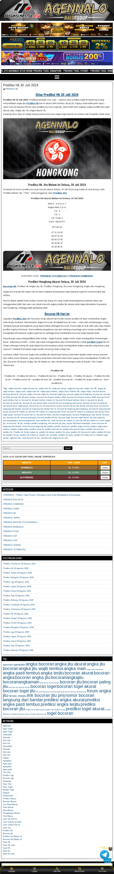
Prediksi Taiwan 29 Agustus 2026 (17, 618)
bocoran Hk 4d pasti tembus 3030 (81, 397)
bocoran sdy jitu (24, 687)
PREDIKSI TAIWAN (12, 545)
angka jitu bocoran (75, 388)
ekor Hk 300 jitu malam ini (87, 420)
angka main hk (33, 391)
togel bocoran (15, 438)
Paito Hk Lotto (9, 845)
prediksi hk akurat (46, 432)
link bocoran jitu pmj (56, 423)
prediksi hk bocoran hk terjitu (83, 432)
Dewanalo (7, 781)
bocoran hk (97, 394)
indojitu (22, 695)
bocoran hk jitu (35, 406)
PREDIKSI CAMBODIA (13, 504)
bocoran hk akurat (95, 400)
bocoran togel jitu (97, 417)
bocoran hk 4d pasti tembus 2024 (51, 397)
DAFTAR (56, 871)
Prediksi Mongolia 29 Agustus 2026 (18, 627)
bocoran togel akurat (80, 417)
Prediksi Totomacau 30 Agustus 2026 (19, 564)
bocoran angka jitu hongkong (79, 394)
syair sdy (7, 828)
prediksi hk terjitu (65, 435)
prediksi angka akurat (80, 426)
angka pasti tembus (49, 391)
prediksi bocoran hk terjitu (74, 429)
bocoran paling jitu (28, 417)
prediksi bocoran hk (53, 429)
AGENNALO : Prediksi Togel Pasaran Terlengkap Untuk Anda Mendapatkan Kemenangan (41, 495)
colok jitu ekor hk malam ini (63, 420)
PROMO (11, 871)
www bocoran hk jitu (31, 438)
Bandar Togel (8, 790)
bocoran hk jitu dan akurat (74, 406)
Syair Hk (6, 848)
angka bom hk (45, 388)
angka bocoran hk (30, 388)
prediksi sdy (49, 710)
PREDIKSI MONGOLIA (13, 527)
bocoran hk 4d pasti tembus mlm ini (71, 400)
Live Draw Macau (10, 804)
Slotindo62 (7, 735)
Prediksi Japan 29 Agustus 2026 (17, 636)
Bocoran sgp (8, 778)
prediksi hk (7, 432)
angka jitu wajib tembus (41, 668)
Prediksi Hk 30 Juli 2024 (20, 85)
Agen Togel (7, 729)
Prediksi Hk (8, 830)
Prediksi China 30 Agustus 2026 (17, 591)
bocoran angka (26, 394)
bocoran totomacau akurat (59, 692)
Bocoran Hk (8, 833)
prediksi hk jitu (12, 435)
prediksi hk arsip (63, 432)
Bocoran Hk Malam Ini (12, 839)
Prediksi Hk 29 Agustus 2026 (15, 614)
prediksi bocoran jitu (94, 429)
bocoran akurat (98, 391)
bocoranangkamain (27, 420)
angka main (21, 391)
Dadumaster (8, 796)
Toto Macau (8, 816)
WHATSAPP (80, 871)
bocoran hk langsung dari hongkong (72, 409)
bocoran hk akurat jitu (12, 403)
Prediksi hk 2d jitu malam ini (26, 432)
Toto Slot (7, 772)
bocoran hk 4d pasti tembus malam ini (38, 400)
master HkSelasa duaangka (78, 423)
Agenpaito (7, 761)
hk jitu (20, 423)
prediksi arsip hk (37, 429)
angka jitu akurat (59, 388)
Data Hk (6, 851)
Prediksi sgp (8, 775)
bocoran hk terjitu (44, 415)
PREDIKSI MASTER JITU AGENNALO (20, 522)
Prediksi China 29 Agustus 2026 (17, 641)
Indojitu (6, 758)
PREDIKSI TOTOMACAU (14, 549)
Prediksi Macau (9, 798)
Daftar (105, 467)
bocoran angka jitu (58, 394)
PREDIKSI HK (11, 89)
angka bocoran (14, 388)
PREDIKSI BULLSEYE (13, 499)
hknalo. (13, 695)
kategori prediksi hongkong (35, 423)
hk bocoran (11, 423)
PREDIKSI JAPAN (11, 518)
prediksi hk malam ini (29, 435)
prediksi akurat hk (61, 426)
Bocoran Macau (9, 801)
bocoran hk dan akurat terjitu (35, 403)
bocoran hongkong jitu (62, 415)
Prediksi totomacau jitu (38, 714)
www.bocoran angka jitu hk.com (54, 438)
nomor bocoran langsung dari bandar (37, 426)
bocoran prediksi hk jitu (47, 417)
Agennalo (7, 726)
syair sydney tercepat (12, 822)
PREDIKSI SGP (10, 540)
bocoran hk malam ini (18, 412)
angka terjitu (86, 391)
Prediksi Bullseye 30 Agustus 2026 (18, 600)
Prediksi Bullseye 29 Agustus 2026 (18, 650)
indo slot (6, 743)
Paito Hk (6, 842)
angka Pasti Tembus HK (69, 391)
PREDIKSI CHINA (11, 509)
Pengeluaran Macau (11, 813)
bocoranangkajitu (10, 420)
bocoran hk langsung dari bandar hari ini (39, 409)
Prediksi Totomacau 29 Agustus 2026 (19, 609)
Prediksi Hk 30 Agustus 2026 (15, 568)
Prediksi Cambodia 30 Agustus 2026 (19, 605)
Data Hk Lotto (9, 854)
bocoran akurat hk (11, 394)
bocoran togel (64, 417)
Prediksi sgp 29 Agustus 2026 (16, 632)
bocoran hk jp (92, 406)
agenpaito (19, 664)
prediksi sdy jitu (59, 710)
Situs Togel (7, 787)
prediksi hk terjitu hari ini (84, 435)
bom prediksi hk (43, 420)
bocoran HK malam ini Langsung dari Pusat (47, 412)
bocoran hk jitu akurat (52, 406)
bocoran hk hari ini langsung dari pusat (65, 403)
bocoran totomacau (43, 692)
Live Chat (102, 871)
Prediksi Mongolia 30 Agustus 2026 (18, 577)
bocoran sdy (13, 687)
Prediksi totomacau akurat (20, 714)
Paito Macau (8, 807)
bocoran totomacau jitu (78, 692)
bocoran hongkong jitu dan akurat (87, 415)
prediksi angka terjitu (19, 429)
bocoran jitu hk (13, 417)
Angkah (6, 793)
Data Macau (8, 810)
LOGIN (34, 871)
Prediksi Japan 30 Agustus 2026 (17, 586)
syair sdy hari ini (10, 819)
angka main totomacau (95, 669)
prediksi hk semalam (48, 435)
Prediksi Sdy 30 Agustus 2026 (16, 595)
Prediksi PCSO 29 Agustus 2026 (17, 623)
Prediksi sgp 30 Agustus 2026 (16, 582)
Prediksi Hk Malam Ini (12, 836)
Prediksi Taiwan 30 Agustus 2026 (17, 573)
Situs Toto (7, 784)
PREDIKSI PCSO (11, 531)
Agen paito (7, 764)
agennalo (8, 664)
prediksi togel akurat (85, 708)
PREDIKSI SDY (10, 536)
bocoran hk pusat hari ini (24, 415)
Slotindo (6, 737)
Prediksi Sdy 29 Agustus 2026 (16, 645)
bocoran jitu (71, 681)
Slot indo (6, 740)
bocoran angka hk (41, 394)
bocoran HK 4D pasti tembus (23, 397)
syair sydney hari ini (11, 825)
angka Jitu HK (90, 388)
